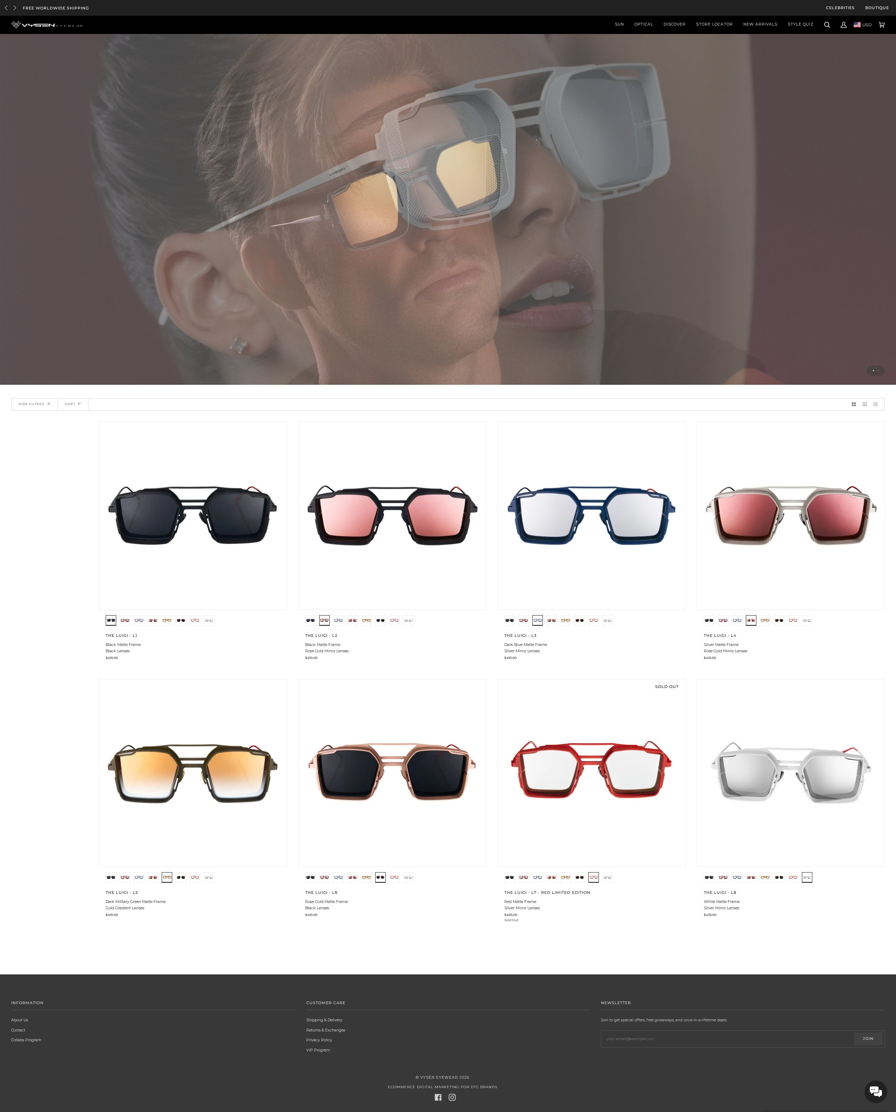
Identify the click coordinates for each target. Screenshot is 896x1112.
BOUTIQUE (877, 8)
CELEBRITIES (840, 8)
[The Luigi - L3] (591, 516)
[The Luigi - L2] (392, 516)
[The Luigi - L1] (193, 516)
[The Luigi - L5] (193, 773)
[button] (111, 621)
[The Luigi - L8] (791, 773)
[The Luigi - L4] (791, 516)
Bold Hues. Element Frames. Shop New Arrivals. (85, 8)
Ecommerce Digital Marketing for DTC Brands (442, 1087)
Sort (70, 404)
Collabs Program (26, 1039)
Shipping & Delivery (324, 1019)
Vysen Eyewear (439, 1077)
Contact (18, 1030)
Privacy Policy (319, 1039)
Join (868, 1038)
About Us (19, 1019)
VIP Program (318, 1050)
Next (14, 8)
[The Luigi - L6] (392, 773)
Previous (6, 8)
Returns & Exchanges (325, 1030)
